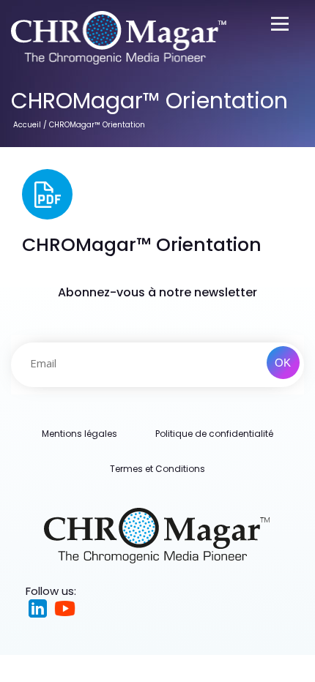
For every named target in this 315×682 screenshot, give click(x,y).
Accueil (27, 124)
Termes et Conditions (157, 468)
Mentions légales (79, 433)
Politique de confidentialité (214, 433)
